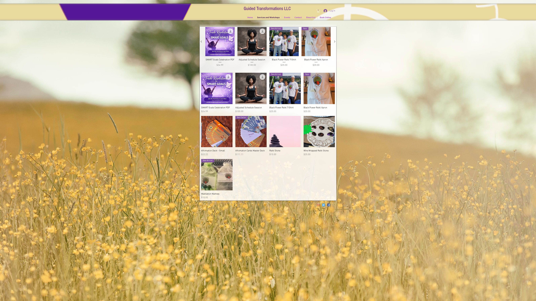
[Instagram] (318, 205)
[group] (268, 48)
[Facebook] (328, 205)
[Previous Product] (201, 41)
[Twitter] (323, 205)
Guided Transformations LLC (267, 8)
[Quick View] (217, 88)
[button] (318, 11)
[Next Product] (334, 41)
